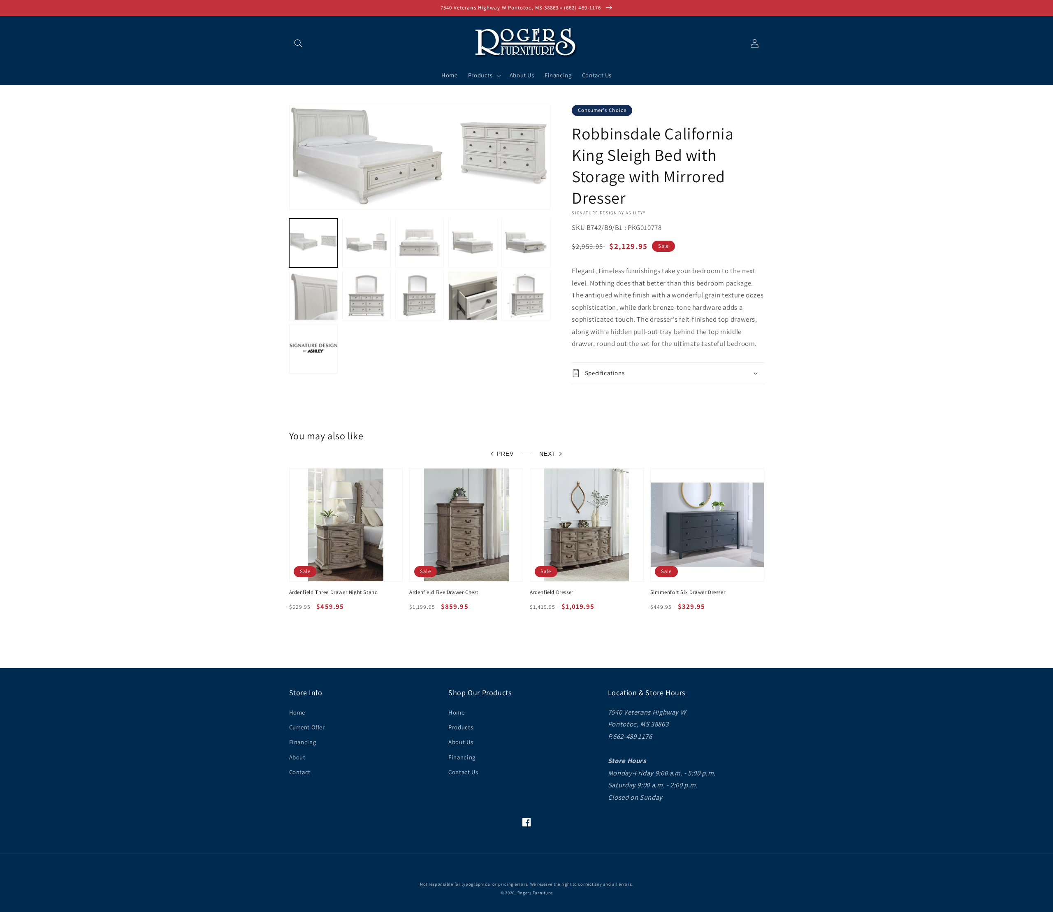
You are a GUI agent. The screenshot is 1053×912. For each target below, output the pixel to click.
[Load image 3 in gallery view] (419, 242)
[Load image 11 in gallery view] (313, 349)
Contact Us (463, 772)
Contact (300, 772)
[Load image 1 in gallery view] (313, 242)
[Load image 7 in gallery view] (366, 295)
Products (460, 727)
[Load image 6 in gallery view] (313, 295)
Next (547, 454)
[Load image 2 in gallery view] (366, 242)
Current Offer (307, 727)
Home (297, 712)
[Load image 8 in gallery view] (419, 295)
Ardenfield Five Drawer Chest (443, 592)
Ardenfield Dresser (551, 592)
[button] (298, 43)
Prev (505, 454)
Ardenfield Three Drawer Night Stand (333, 592)
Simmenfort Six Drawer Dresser (687, 592)
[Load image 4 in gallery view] (472, 242)
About (297, 757)
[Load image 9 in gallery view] (472, 295)
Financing (302, 742)
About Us (460, 742)
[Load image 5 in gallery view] (525, 242)
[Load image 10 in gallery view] (525, 295)
